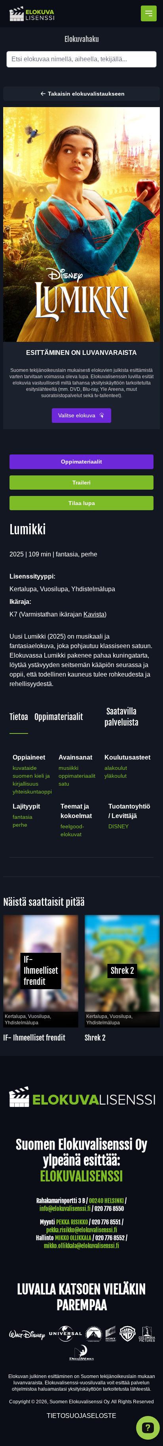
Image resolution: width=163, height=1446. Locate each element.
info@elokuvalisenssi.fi (65, 1208)
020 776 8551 (106, 1222)
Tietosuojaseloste (81, 1415)
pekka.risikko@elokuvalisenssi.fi (81, 1230)
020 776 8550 (109, 1208)
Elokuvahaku (81, 39)
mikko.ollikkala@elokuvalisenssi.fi (81, 1245)
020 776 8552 (110, 1238)
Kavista (93, 614)
